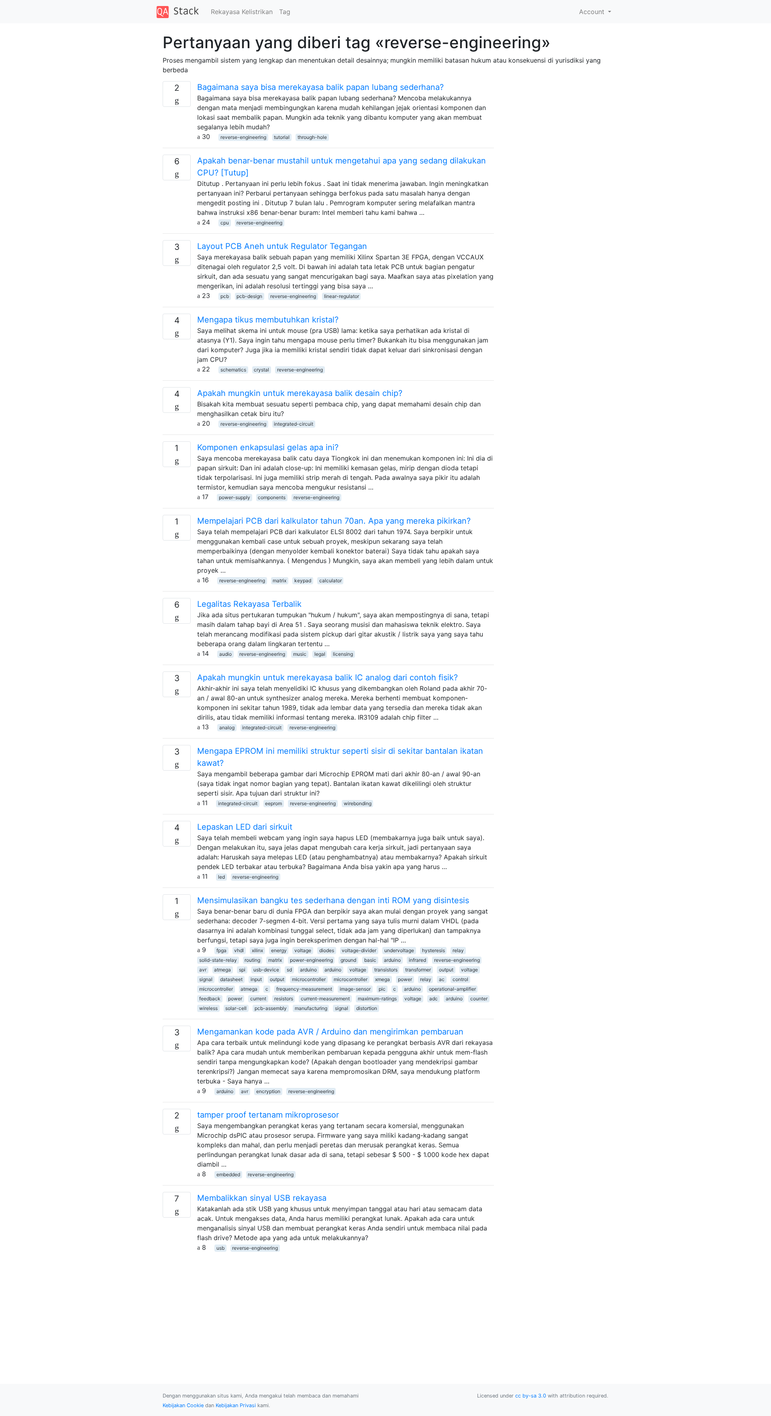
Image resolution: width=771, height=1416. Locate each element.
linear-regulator (341, 296)
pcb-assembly (271, 1008)
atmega (222, 970)
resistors (283, 999)
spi (242, 970)
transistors (386, 970)
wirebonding (357, 803)
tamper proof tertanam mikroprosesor (268, 1115)
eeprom (273, 803)
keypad (302, 580)
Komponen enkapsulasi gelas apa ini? (268, 447)
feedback (209, 999)
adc (433, 999)
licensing (343, 654)
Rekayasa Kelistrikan (242, 12)
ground (348, 960)
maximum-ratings (377, 999)
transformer (418, 970)
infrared (417, 960)
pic (382, 989)
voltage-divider (359, 950)
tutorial (282, 137)
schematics (233, 370)
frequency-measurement (304, 989)
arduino (392, 960)
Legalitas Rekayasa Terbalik (249, 604)
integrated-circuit (293, 424)
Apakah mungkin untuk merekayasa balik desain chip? (299, 393)
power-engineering (311, 960)
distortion (366, 1008)
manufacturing (311, 1008)
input (256, 979)
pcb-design (249, 296)
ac (442, 979)
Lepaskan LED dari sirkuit (244, 827)
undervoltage (399, 950)
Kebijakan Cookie (183, 1405)
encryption (268, 1091)
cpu (224, 223)
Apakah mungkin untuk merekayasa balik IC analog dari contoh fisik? (327, 677)
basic (370, 960)
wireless (208, 1008)
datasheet (231, 979)
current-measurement (325, 999)
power (405, 979)
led (221, 877)
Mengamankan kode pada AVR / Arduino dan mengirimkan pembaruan (330, 1031)
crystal (261, 370)
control (460, 979)
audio (225, 654)
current (258, 999)
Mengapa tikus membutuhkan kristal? (268, 319)
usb (220, 1248)
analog (227, 727)
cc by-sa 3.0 (530, 1396)
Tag (284, 12)
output (446, 970)
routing (252, 960)
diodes (326, 950)
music (299, 654)
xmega (382, 979)
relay (458, 950)
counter (478, 999)
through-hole (312, 137)
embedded (228, 1174)
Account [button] (592, 12)
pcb (224, 296)
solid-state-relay (218, 960)
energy (279, 950)
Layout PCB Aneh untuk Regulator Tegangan (282, 246)
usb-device (266, 970)
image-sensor (355, 989)
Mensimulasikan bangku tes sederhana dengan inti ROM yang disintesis (333, 900)
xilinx (257, 950)
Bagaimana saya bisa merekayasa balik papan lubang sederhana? (320, 87)
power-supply (234, 497)
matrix (279, 580)
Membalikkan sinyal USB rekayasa (261, 1198)
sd (289, 970)
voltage (302, 950)
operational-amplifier (452, 989)
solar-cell (236, 1008)
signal (205, 979)
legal (319, 654)
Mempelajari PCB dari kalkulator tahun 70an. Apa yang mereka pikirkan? (334, 521)
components (272, 497)
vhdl (239, 950)
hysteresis (433, 950)
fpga (221, 950)
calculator (330, 580)
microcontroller (309, 979)
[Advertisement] (328, 1308)
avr (202, 970)
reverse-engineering (243, 137)
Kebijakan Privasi (236, 1405)
